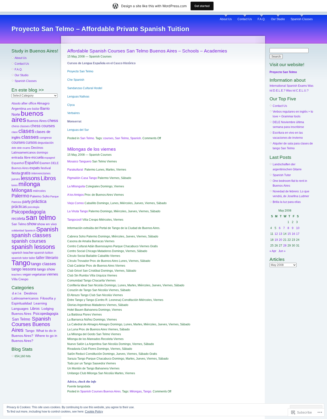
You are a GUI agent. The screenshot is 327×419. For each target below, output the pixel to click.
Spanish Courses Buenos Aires (31, 324)
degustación (46, 142)
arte (29, 108)
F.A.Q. (261, 19)
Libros (48, 178)
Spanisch (30, 230)
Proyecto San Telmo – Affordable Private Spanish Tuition (100, 29)
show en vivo (47, 224)
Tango (20, 263)
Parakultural (75, 169)
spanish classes (31, 235)
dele (13, 147)
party (26, 202)
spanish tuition (43, 252)
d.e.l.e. (17, 293)
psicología (33, 207)
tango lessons (23, 269)
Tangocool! (74, 219)
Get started (202, 6)
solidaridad (17, 230)
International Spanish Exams (288, 85)
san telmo (41, 217)
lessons (30, 178)
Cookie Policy (94, 411)
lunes (14, 185)
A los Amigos (75, 194)
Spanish (47, 229)
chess (52, 120)
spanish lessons (33, 246)
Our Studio (278, 19)
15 (289, 233)
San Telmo (18, 224)
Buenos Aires (37, 121)
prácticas (19, 207)
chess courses (42, 126)
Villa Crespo (19, 279)
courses (18, 142)
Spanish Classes (302, 19)
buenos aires (27, 116)
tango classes (43, 263)
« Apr (273, 251)
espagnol (49, 157)
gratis (26, 173)
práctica (38, 201)
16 (293, 233)
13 (280, 233)
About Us (226, 19)
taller (32, 257)
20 (280, 239)
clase (14, 132)
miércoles (39, 191)
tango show (46, 269)
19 (276, 239)
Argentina (18, 108)
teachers (16, 274)
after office (28, 103)
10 (297, 228)
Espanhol (17, 163)
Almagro (43, 103)
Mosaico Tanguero (79, 161)
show (31, 223)
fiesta (15, 173)
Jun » (282, 251)
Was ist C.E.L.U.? (297, 90)
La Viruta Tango (77, 211)
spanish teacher (22, 252)
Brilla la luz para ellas (287, 202)
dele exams (23, 147)
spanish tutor (19, 258)
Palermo (20, 195)
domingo (42, 152)
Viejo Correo (75, 203)
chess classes (20, 126)
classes (30, 137)
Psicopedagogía (28, 211)
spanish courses (28, 241)
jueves (15, 179)
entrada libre (21, 157)
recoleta (18, 219)
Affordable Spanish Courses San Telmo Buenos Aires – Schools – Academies (147, 50)
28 (285, 245)
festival (46, 168)
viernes (52, 274)
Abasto (16, 103)
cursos (31, 142)
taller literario (47, 258)
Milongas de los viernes (91, 149)
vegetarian (39, 274)
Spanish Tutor (282, 175)
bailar (35, 108)
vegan (27, 274)
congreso (45, 137)
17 (297, 233)
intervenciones (41, 173)
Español (32, 163)
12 (276, 233)
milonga (29, 184)
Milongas (21, 190)
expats (34, 168)
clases (26, 131)
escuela (37, 157)
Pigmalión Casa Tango (82, 178)
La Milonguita (76, 186)
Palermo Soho (40, 196)
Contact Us (244, 19)
